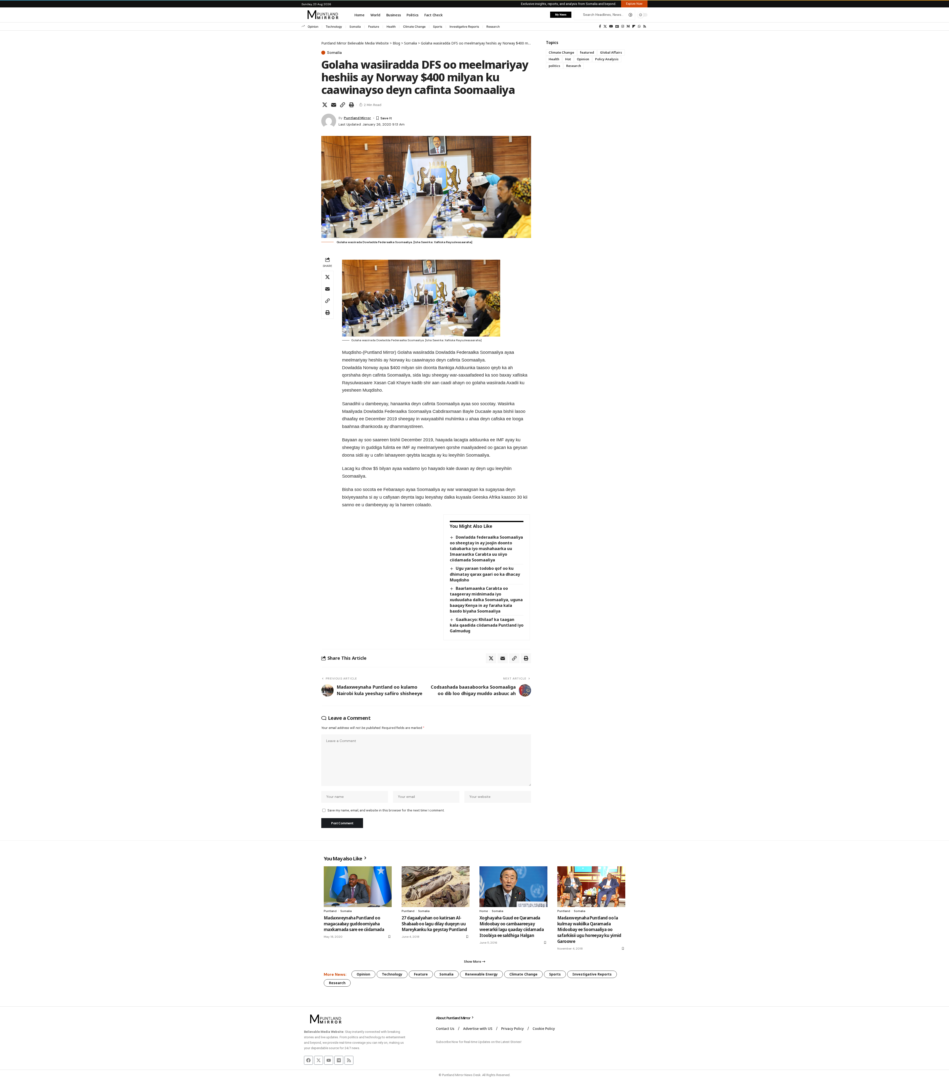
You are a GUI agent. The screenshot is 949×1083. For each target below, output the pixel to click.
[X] (605, 26)
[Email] (333, 105)
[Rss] (644, 26)
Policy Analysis (607, 59)
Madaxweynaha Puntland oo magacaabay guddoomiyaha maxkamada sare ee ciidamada (354, 924)
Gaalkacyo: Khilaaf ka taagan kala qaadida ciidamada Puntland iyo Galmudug (486, 625)
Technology (334, 26)
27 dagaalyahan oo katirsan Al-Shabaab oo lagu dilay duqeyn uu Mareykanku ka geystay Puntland (434, 924)
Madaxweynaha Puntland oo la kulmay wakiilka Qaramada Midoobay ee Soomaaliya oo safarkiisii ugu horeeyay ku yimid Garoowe (589, 929)
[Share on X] (324, 105)
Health (391, 26)
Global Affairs (611, 52)
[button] (634, 3)
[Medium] (628, 26)
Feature (373, 26)
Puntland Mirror (357, 118)
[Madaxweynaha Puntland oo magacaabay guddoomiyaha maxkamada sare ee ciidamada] (358, 886)
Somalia (355, 26)
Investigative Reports (464, 26)
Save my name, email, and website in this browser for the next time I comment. (385, 810)
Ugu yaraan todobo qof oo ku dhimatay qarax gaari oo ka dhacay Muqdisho (485, 574)
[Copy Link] (342, 105)
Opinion (313, 26)
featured (587, 52)
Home (483, 911)
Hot (568, 59)
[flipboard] (634, 26)
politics (554, 66)
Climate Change (414, 26)
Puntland (330, 911)
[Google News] (617, 26)
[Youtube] (328, 1060)
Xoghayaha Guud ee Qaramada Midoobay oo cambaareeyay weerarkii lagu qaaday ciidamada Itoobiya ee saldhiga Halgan (511, 926)
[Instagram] (622, 26)
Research (493, 26)
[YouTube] (611, 26)
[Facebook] (600, 26)
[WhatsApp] (639, 26)
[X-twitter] (318, 1060)
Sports (437, 26)
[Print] (351, 105)
